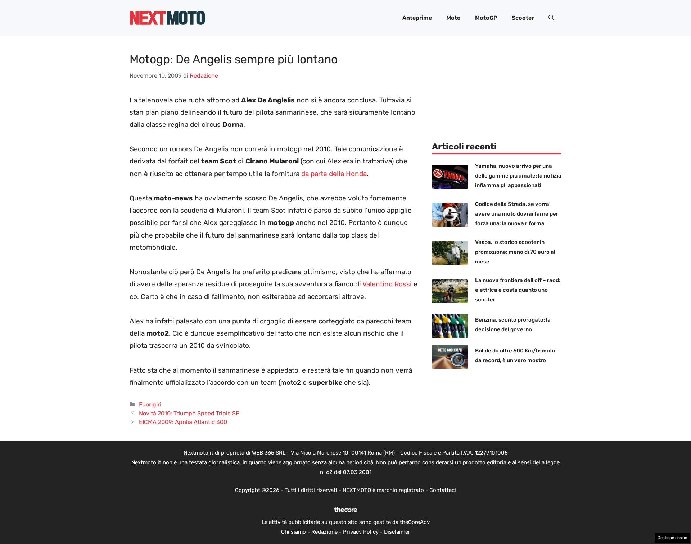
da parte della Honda (334, 174)
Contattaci (442, 490)
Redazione (324, 532)
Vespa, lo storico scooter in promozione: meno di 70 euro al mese (515, 252)
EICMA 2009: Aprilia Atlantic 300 (183, 422)
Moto (453, 17)
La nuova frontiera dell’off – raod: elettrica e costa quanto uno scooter (517, 290)
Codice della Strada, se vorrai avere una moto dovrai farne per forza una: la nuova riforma (516, 214)
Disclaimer (397, 532)
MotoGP (486, 17)
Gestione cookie (672, 537)
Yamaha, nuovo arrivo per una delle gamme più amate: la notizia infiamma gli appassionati (518, 176)
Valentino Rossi (387, 284)
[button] (551, 18)
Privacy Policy (361, 532)
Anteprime (417, 17)
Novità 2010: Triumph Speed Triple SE (189, 413)
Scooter (523, 17)
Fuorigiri (150, 404)
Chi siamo (293, 532)
